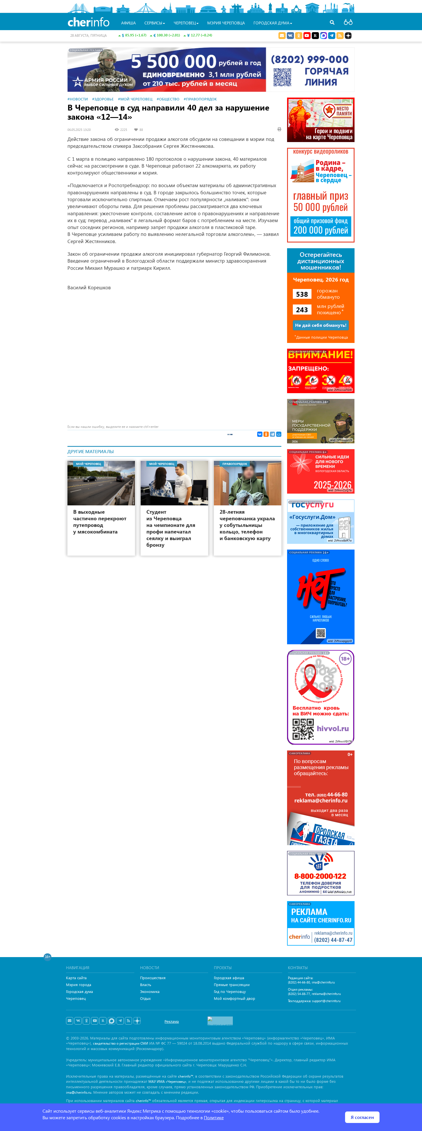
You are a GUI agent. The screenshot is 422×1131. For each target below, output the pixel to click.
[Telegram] (272, 434)
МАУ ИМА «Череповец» (167, 1081)
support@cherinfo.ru (326, 1001)
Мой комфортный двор (234, 998)
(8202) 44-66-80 (299, 982)
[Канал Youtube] (307, 35)
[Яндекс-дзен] (136, 1021)
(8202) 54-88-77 (299, 994)
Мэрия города (78, 984)
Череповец (76, 998)
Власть (145, 984)
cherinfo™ (185, 1076)
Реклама (171, 1021)
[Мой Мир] (278, 434)
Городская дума (79, 991)
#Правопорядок (200, 98)
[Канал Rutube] (315, 35)
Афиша (128, 23)
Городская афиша (229, 977)
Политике (214, 1117)
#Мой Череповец (135, 98)
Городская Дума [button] (271, 23)
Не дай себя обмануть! (320, 325)
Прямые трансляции (232, 984)
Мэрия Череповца (226, 23)
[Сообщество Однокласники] (298, 35)
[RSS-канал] (128, 1021)
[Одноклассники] (266, 434)
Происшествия (153, 977)
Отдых (145, 998)
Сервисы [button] (153, 23)
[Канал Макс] (323, 36)
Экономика (150, 991)
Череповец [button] (185, 23)
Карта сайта (76, 977)
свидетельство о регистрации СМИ (120, 1043)
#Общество (168, 98)
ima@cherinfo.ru (323, 982)
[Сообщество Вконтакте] (78, 1021)
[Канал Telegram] (120, 1021)
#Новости (77, 98)
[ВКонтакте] (259, 434)
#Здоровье (103, 98)
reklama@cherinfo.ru (326, 994)
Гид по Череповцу (230, 991)
